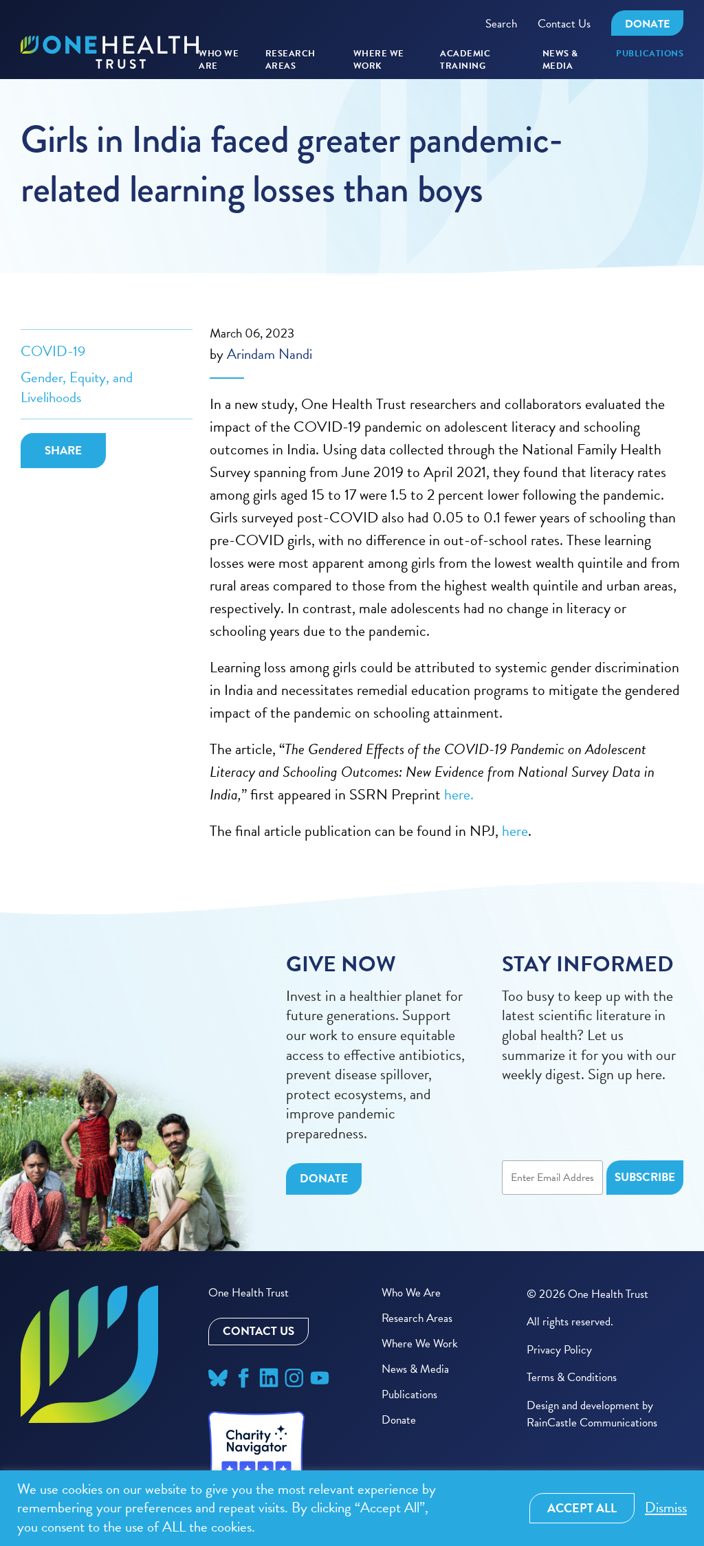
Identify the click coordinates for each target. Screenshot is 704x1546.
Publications (649, 53)
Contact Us (564, 23)
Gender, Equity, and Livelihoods (77, 387)
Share (63, 450)
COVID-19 (53, 351)
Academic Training (465, 60)
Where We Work (378, 60)
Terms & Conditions (572, 1377)
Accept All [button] (582, 1508)
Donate (647, 24)
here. (460, 794)
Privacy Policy (559, 1349)
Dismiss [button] (666, 1508)
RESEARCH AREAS (290, 60)
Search (501, 23)
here (515, 830)
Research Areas (417, 1318)
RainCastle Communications (592, 1422)
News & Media (560, 60)
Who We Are (219, 60)
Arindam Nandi (269, 354)
